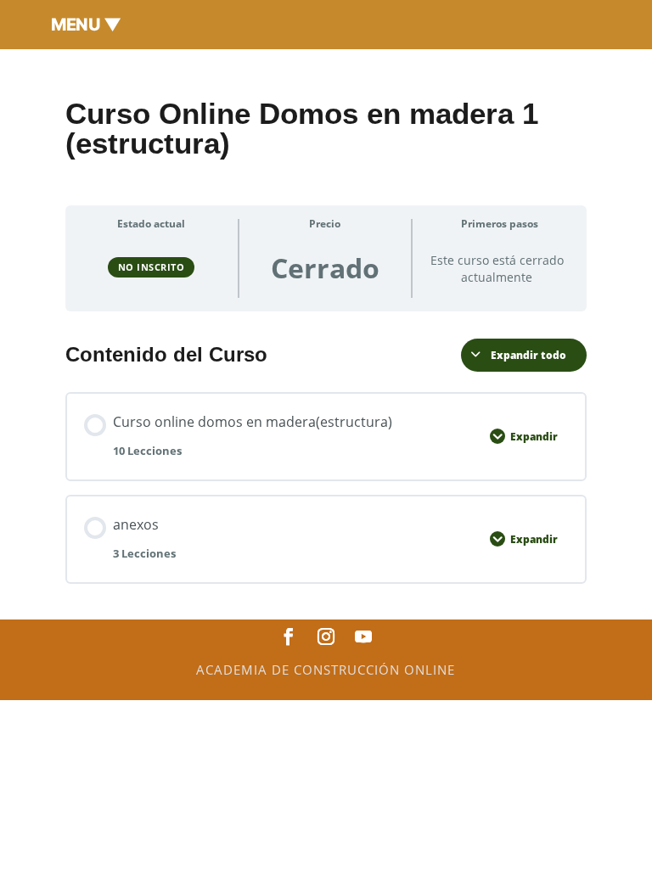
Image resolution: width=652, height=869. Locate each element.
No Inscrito (151, 267)
